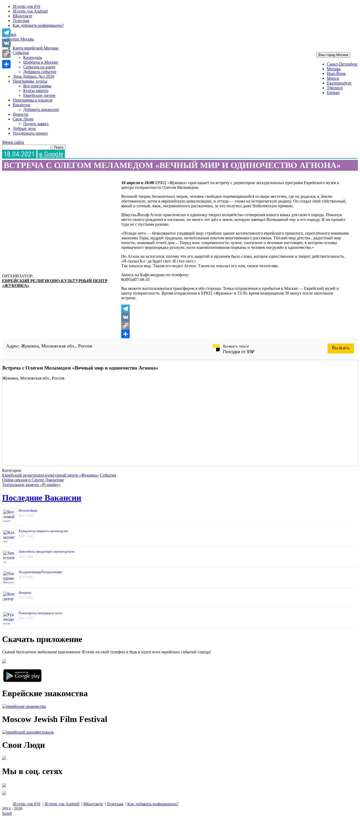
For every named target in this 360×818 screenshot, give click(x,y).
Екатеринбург (339, 83)
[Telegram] (235, 309)
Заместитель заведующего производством (46, 551)
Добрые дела (24, 128)
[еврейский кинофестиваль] (28, 732)
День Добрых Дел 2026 (33, 76)
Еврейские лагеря (39, 95)
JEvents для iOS (26, 6)
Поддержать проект (30, 133)
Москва (333, 69)
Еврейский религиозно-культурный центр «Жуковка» (50, 475)
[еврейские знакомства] (24, 706)
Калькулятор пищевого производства (43, 531)
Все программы (37, 86)
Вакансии (21, 105)
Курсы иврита (35, 90)
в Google (51, 154)
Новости (20, 114)
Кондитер (25, 592)
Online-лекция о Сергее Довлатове (33, 480)
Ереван (333, 92)
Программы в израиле (32, 100)
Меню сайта (13, 142)
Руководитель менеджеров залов (40, 613)
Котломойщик (28, 510)
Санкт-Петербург (342, 64)
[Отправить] (235, 334)
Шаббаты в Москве (40, 62)
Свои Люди (23, 119)
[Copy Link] (235, 325)
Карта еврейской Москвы (36, 48)
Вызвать (341, 348)
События (21, 53)
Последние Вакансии (41, 497)
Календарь (32, 57)
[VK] (235, 317)
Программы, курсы (30, 81)
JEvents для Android (30, 11)
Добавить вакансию (41, 109)
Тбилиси (335, 87)
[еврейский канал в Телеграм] (4, 787)
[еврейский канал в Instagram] (4, 795)
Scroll (7, 813)
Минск (333, 78)
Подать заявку (36, 124)
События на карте (39, 67)
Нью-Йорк (336, 73)
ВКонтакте (22, 16)
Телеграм (21, 20)
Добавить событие (39, 71)
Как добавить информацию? (38, 25)
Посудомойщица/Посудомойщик (40, 572)
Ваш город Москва (333, 55)
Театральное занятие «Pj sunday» (31, 484)
